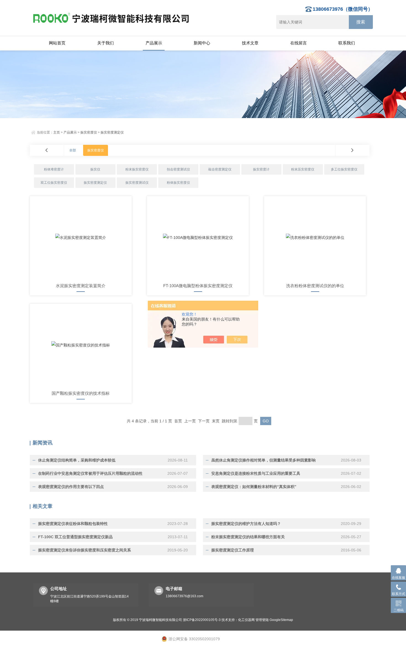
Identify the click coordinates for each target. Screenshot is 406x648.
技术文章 (250, 43)
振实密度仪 (88, 132)
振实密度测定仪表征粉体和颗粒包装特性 (73, 523)
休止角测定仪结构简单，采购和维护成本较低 (76, 460)
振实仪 (95, 169)
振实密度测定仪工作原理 (232, 550)
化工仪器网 (246, 620)
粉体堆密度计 (54, 169)
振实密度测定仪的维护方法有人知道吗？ (246, 523)
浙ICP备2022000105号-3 (202, 620)
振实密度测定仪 (112, 132)
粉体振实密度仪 (178, 183)
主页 (56, 132)
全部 (72, 150)
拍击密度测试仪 (178, 169)
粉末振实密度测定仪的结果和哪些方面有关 (248, 537)
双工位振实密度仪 (54, 183)
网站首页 (57, 43)
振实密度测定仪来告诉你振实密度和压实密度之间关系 (84, 550)
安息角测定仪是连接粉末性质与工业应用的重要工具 (255, 473)
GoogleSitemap (281, 620)
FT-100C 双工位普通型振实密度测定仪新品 (75, 537)
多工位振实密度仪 (344, 169)
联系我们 (346, 43)
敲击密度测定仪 (219, 169)
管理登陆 (262, 620)
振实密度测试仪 (137, 183)
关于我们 (105, 43)
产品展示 (154, 43)
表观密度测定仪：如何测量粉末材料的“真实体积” (253, 486)
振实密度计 (261, 169)
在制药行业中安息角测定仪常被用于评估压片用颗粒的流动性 (90, 473)
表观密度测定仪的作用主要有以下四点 (71, 486)
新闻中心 (202, 43)
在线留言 (298, 43)
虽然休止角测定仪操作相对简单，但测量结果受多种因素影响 (263, 460)
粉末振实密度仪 (137, 169)
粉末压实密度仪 (302, 169)
